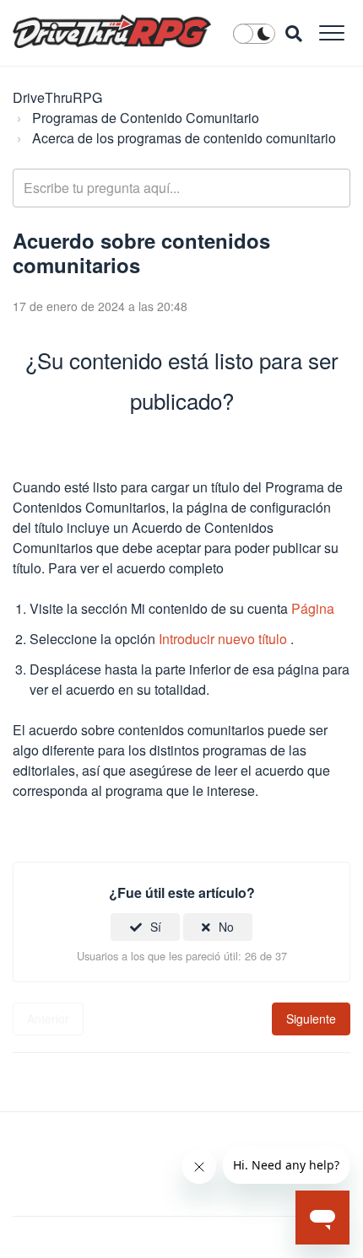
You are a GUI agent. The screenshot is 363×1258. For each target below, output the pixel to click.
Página (312, 608)
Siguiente (311, 1018)
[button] (331, 32)
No (226, 926)
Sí (155, 926)
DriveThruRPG (57, 97)
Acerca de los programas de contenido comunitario (184, 138)
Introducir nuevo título (223, 638)
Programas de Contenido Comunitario (145, 117)
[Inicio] (112, 31)
